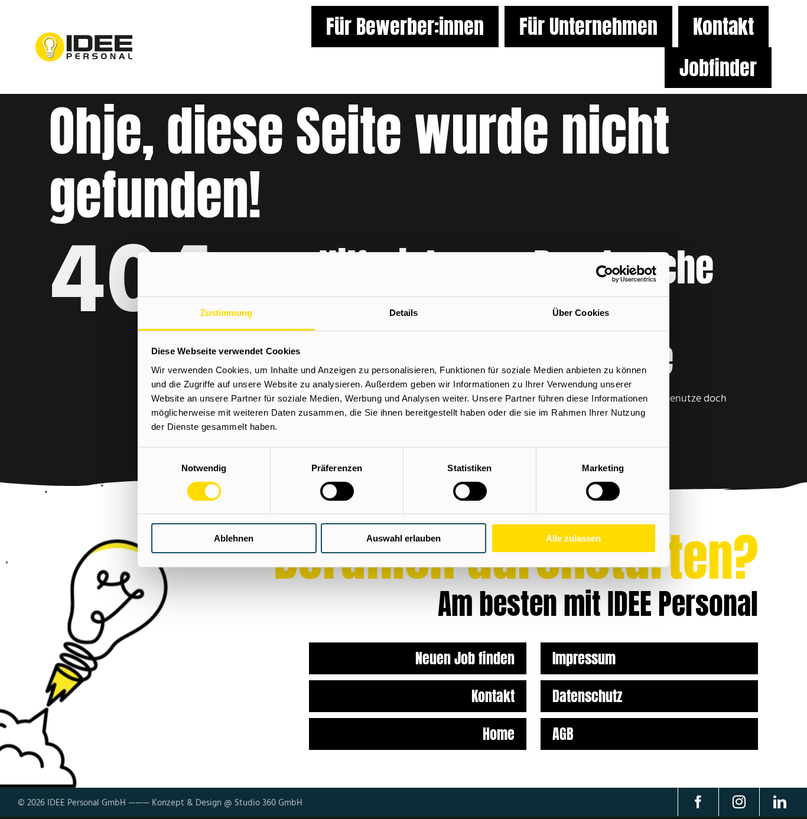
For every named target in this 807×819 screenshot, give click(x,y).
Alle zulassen (573, 538)
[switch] (337, 491)
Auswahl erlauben (403, 538)
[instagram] (738, 802)
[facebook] (698, 802)
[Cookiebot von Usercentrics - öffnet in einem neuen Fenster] (604, 274)
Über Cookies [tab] (580, 312)
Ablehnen (233, 538)
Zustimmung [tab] (226, 312)
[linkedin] (779, 802)
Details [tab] (403, 312)
